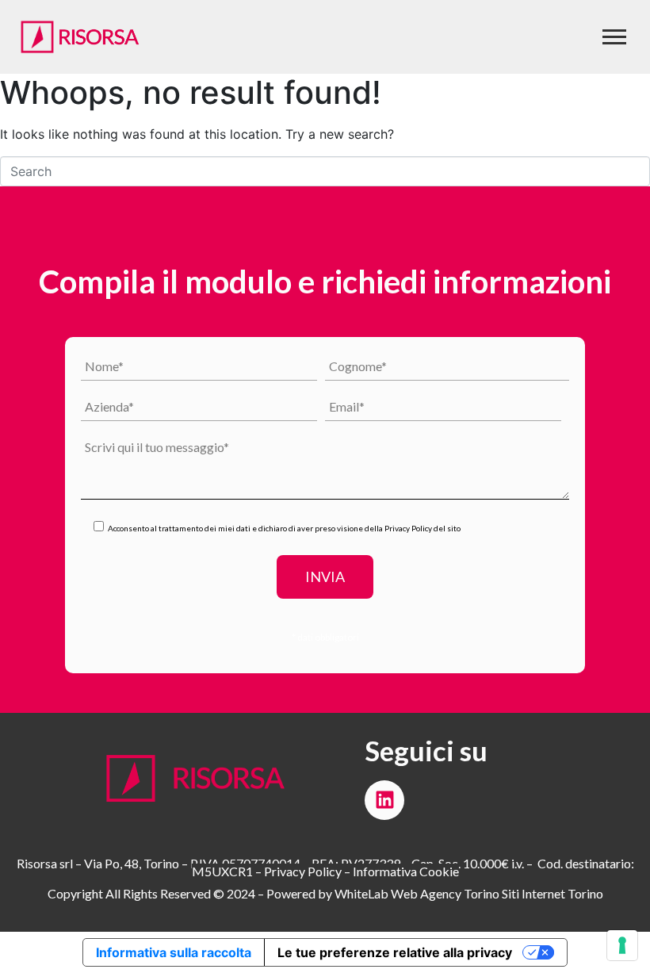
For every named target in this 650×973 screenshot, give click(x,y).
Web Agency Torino (445, 893)
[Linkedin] (384, 800)
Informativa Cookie (406, 871)
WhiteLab (361, 893)
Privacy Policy (408, 528)
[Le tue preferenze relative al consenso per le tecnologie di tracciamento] (622, 945)
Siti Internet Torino (552, 893)
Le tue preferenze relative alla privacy (394, 952)
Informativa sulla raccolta (173, 952)
